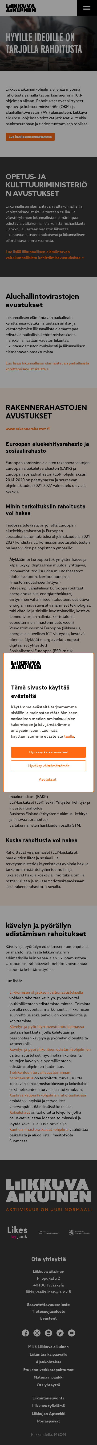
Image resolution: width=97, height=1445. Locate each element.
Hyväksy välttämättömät (48, 765)
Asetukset (47, 779)
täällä (69, 736)
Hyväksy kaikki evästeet (48, 752)
